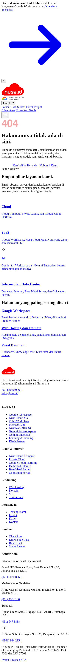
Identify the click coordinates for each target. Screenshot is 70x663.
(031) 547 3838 (10, 621)
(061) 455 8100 (10, 599)
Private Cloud (17, 459)
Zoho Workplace (19, 421)
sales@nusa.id (9, 393)
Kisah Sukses (17, 107)
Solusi (5, 107)
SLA (24, 659)
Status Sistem (17, 546)
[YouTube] (11, 400)
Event (29, 107)
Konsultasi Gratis (26, 110)
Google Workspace (20, 414)
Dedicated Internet (20, 466)
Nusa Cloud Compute (22, 456)
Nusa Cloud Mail (19, 418)
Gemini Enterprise (19, 434)
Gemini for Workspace (22, 431)
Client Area (8, 110)
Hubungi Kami (48, 165)
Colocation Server (19, 472)
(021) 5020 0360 (11, 389)
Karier (12, 518)
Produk (7, 103)
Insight (38, 107)
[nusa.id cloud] (12, 95)
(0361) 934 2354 (11, 640)
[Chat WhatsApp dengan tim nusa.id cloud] (4, 364)
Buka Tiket (15, 543)
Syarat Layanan (10, 659)
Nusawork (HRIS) (20, 428)
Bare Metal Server (19, 469)
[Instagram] (7, 400)
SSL (11, 493)
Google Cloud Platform (23, 462)
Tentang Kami (17, 511)
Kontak (13, 521)
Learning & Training (21, 438)
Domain (13, 490)
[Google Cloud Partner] (12, 99)
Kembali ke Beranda (25, 165)
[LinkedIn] (3, 400)
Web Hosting (16, 487)
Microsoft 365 (17, 424)
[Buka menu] (5, 115)
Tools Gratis (16, 497)
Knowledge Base (19, 539)
